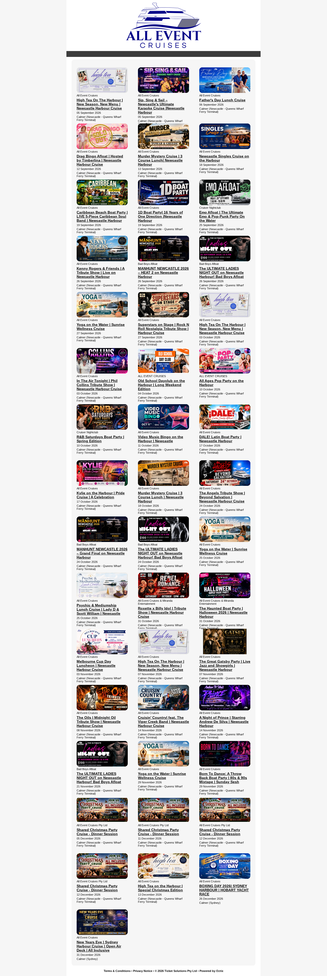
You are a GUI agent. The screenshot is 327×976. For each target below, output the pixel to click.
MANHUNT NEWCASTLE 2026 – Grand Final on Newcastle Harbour (102, 553)
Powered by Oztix (211, 970)
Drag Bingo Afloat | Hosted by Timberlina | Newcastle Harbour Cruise (100, 160)
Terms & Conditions (117, 970)
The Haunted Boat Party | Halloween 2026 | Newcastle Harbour (223, 612)
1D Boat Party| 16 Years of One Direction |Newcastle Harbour (160, 216)
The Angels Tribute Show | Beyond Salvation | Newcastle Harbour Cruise (222, 497)
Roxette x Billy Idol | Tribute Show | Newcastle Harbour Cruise (162, 612)
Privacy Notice (142, 970)
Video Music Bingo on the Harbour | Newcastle (160, 439)
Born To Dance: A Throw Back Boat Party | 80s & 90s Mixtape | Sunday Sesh (223, 778)
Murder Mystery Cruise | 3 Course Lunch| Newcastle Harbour (160, 160)
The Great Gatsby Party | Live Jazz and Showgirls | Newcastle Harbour (224, 665)
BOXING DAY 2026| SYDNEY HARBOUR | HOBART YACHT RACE (224, 890)
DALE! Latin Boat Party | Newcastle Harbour (220, 439)
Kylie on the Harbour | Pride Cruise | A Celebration (101, 495)
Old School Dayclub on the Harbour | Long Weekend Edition (161, 385)
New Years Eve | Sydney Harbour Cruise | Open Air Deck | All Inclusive (99, 946)
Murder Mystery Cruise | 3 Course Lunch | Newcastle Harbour (161, 497)
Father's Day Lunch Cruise (222, 100)
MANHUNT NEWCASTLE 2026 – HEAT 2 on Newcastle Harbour (163, 272)
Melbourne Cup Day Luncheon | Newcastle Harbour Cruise (96, 665)
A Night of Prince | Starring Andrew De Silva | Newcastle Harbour (224, 721)
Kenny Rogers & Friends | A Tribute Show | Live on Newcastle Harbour (101, 272)
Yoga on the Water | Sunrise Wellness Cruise (101, 327)
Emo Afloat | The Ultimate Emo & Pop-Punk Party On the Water (222, 216)
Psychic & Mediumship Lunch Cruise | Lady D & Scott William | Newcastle (98, 609)
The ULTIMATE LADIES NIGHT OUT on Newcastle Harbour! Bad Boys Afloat (221, 272)
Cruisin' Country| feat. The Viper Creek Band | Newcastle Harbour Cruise (163, 721)
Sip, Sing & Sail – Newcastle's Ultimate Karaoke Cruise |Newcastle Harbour (161, 106)
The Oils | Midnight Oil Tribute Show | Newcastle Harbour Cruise (99, 721)
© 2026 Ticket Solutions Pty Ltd (176, 970)
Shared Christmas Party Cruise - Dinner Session (97, 832)
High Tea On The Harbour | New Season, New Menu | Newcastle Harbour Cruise (100, 104)
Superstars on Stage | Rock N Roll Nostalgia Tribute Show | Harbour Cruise (163, 329)
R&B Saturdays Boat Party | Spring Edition (100, 439)
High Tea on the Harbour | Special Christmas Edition (160, 888)
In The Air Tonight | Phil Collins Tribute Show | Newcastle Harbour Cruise (99, 385)
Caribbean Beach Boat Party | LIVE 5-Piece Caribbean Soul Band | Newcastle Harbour (102, 216)
